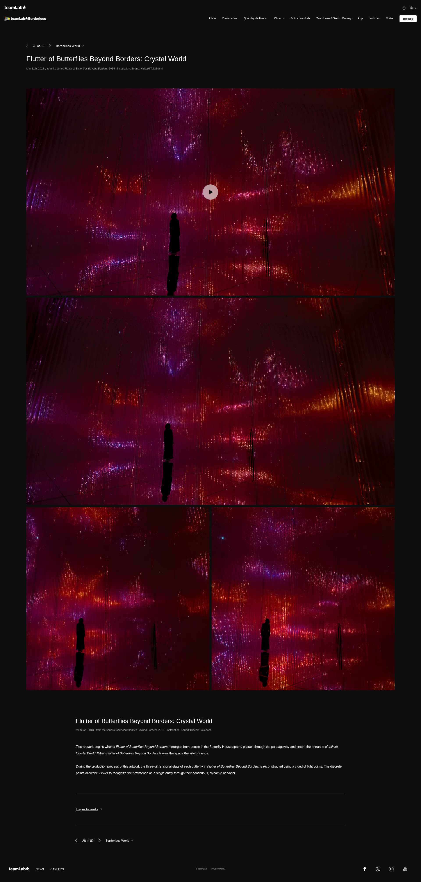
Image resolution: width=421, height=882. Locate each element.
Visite (389, 18)
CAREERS (57, 869)
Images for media (87, 809)
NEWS (40, 869)
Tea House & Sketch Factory (333, 18)
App (360, 18)
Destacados (229, 18)
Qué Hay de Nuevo (256, 18)
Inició (212, 18)
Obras (278, 18)
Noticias (374, 18)
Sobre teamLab (300, 18)
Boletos (408, 18)
